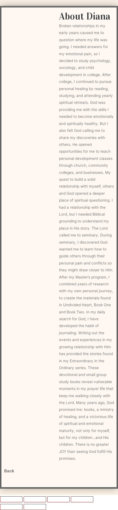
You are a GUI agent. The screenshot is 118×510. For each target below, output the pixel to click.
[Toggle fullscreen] (35, 499)
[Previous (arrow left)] (11, 507)
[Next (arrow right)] (35, 507)
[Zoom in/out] (11, 499)
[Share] (58, 499)
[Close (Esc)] (82, 499)
